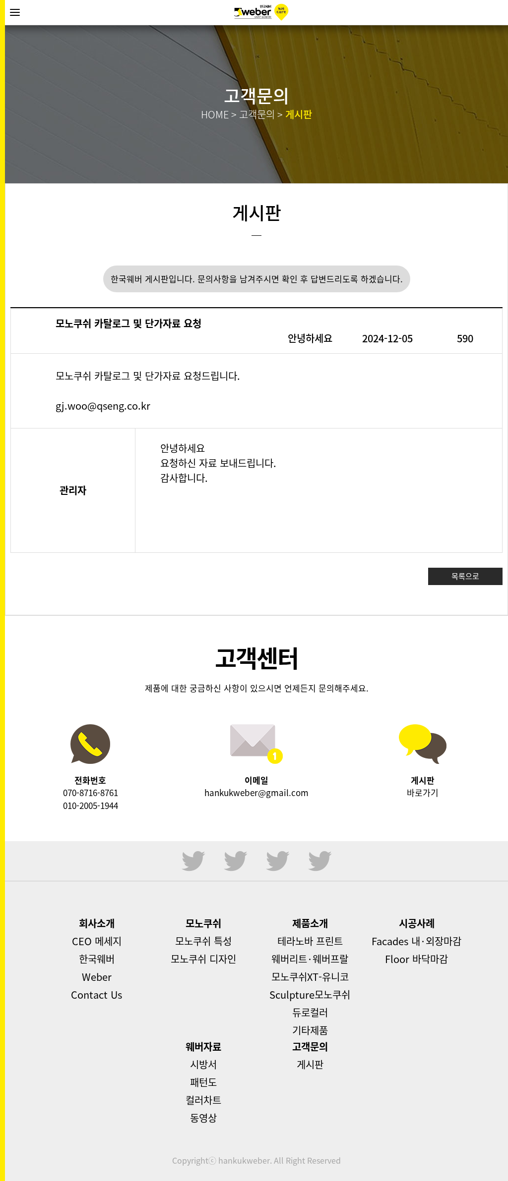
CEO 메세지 (97, 941)
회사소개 (97, 923)
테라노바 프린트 (310, 941)
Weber (97, 976)
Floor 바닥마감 (416, 959)
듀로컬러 (310, 1012)
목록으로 (465, 576)
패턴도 (203, 1082)
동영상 (203, 1118)
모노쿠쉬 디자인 (203, 959)
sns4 (320, 861)
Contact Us (96, 994)
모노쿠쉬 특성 (203, 941)
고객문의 (310, 1046)
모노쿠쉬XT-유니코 (310, 976)
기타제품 (310, 1030)
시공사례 (417, 923)
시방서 (203, 1064)
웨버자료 (203, 1046)
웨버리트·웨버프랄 (309, 959)
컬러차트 (203, 1100)
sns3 (278, 861)
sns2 (235, 861)
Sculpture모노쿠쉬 (309, 994)
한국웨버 (261, 12)
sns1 (193, 861)
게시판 (310, 1064)
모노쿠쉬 (203, 923)
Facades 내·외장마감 (416, 941)
